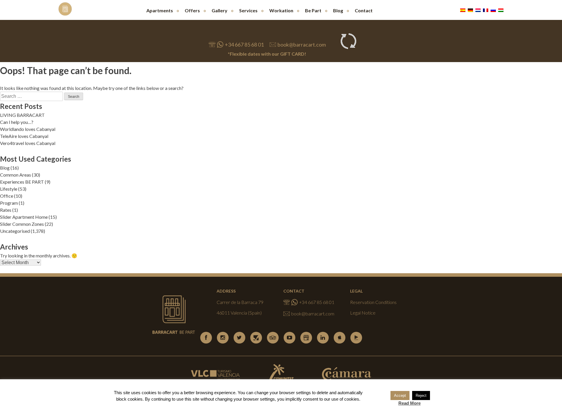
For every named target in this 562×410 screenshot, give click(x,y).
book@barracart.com (301, 44)
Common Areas (15, 174)
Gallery (219, 10)
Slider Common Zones (22, 224)
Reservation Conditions (373, 302)
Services (248, 10)
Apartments (159, 10)
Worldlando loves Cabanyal (27, 129)
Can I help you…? (16, 122)
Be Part (313, 10)
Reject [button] (421, 395)
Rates (5, 210)
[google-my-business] (306, 338)
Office (6, 196)
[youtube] (289, 338)
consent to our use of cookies (331, 399)
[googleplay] (356, 338)
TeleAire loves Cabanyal (24, 136)
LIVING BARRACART (22, 115)
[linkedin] (323, 338)
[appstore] (339, 338)
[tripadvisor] (273, 338)
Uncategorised (15, 231)
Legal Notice (363, 312)
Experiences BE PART (22, 181)
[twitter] (239, 338)
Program (9, 203)
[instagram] (223, 338)
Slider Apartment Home (24, 217)
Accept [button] (400, 395)
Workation (281, 10)
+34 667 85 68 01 (244, 44)
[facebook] (206, 338)
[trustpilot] (256, 338)
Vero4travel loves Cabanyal (27, 143)
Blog (338, 10)
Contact (364, 10)
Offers (192, 10)
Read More (409, 403)
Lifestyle (8, 189)
